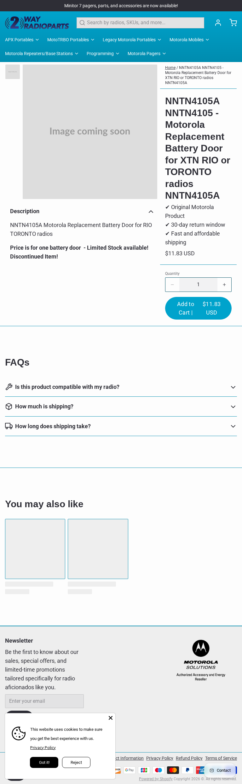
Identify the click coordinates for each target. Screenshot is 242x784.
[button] (198, 308)
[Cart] (230, 22)
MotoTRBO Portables (68, 39)
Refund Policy (189, 758)
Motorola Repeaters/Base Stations (39, 53)
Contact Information (124, 758)
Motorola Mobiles (187, 39)
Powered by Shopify (156, 779)
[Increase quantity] (224, 285)
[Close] (110, 718)
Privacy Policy (159, 758)
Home (170, 67)
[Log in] (215, 22)
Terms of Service (221, 758)
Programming (100, 53)
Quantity (172, 273)
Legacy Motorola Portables (129, 39)
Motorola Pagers (144, 53)
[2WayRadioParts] (37, 22)
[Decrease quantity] (172, 285)
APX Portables (19, 39)
